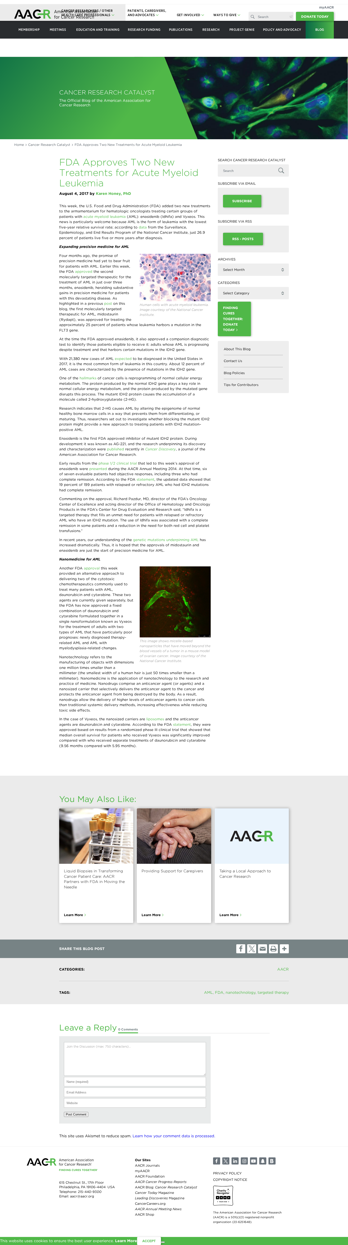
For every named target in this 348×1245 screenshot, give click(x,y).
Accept (149, 1241)
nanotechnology (240, 992)
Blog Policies (234, 373)
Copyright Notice (230, 1180)
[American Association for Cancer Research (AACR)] (55, 14)
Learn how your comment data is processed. (174, 1136)
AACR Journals (147, 1165)
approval (92, 568)
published (115, 449)
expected (123, 359)
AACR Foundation (150, 1176)
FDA (219, 992)
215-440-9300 (90, 1192)
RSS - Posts (243, 239)
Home (19, 145)
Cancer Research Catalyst (49, 145)
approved (83, 271)
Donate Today (315, 16)
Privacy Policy (227, 1173)
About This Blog (237, 349)
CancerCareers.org (150, 1204)
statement (145, 479)
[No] (163, 1242)
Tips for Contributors (241, 385)
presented (98, 469)
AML (208, 992)
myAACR (326, 7)
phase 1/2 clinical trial (117, 463)
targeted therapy (273, 992)
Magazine (154, 1193)
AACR (283, 969)
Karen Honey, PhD (113, 193)
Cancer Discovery (160, 449)
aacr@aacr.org (82, 1196)
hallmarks (88, 378)
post (108, 303)
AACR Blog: (166, 1187)
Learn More (73, 915)
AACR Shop (144, 1215)
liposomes (155, 719)
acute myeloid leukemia (104, 217)
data (143, 227)
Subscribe (242, 201)
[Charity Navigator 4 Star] (223, 1196)
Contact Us (233, 361)
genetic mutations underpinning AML (166, 540)
